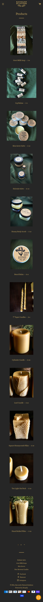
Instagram (22, 580)
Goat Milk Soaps (21, 563)
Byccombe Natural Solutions (24, 585)
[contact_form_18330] (38, 597)
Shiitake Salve (21, 560)
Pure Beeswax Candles (21, 569)
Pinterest (23, 577)
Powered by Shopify (21, 588)
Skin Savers (21, 566)
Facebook (22, 574)
